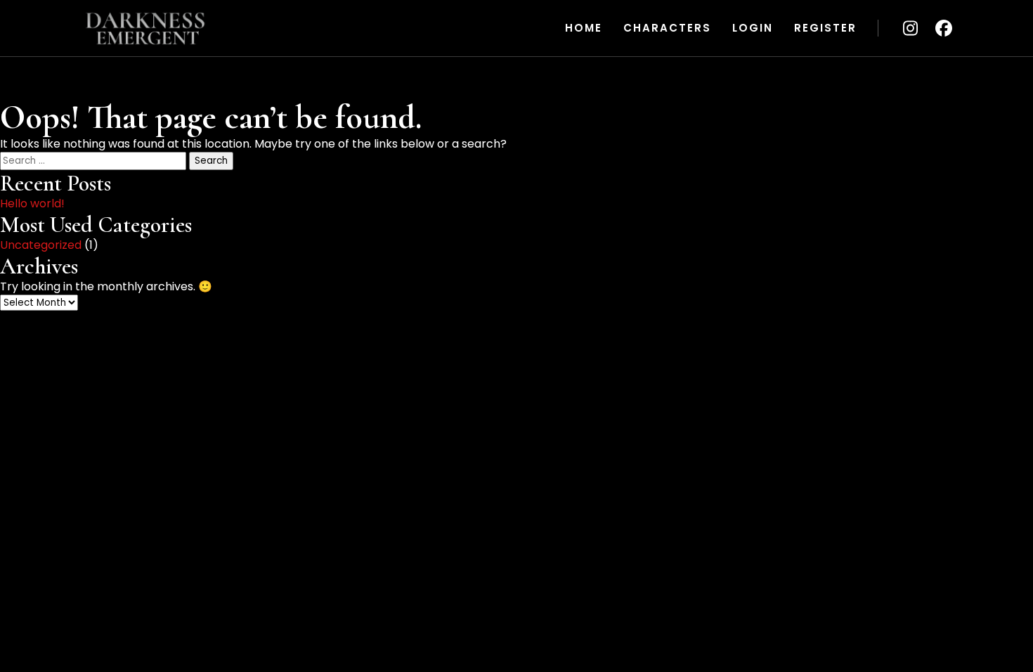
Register (825, 27)
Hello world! (32, 203)
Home (583, 27)
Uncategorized (41, 245)
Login (752, 27)
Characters (667, 27)
